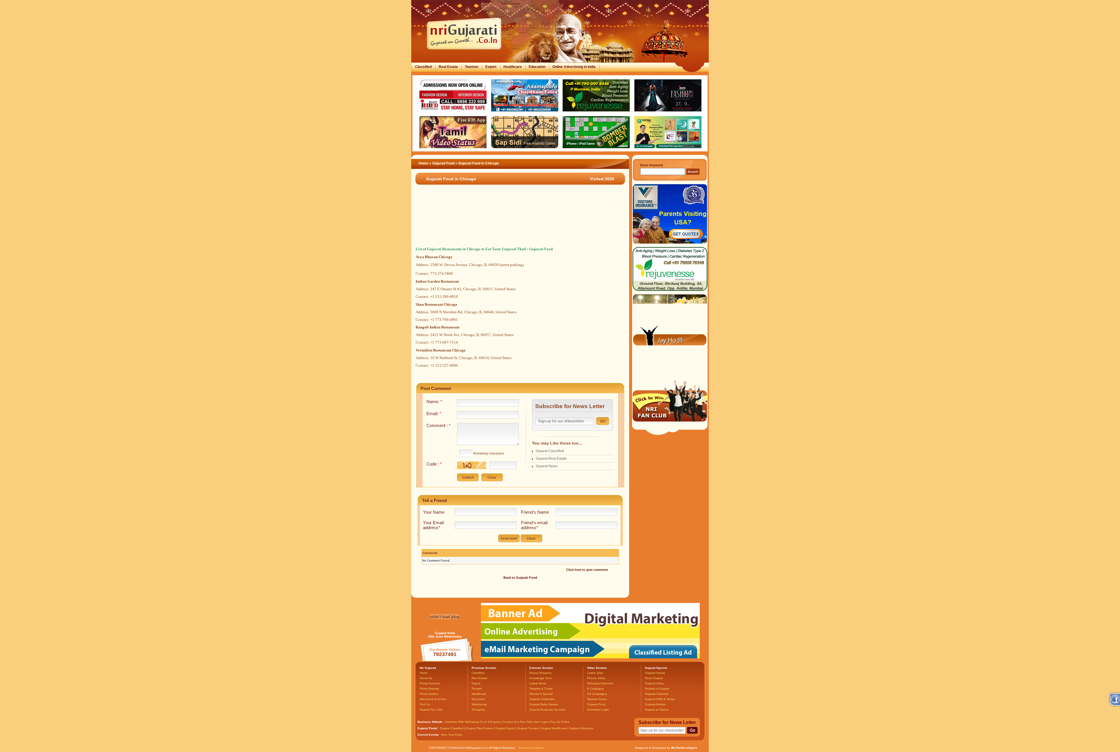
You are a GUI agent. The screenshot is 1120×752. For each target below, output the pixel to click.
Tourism (471, 67)
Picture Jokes (596, 678)
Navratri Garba (597, 699)
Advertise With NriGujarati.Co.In (466, 721)
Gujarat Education (581, 728)
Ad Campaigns (597, 693)
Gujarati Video (654, 683)
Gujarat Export (505, 728)
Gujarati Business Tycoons (547, 709)
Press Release (429, 688)
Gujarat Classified (550, 451)
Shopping (478, 709)
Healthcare (512, 67)
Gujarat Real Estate (551, 459)
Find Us (425, 704)
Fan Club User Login (534, 721)
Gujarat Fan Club (431, 709)
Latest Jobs (595, 672)
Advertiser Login (598, 709)
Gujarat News (546, 466)
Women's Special (540, 693)
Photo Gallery (429, 693)
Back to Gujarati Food (520, 577)
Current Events (428, 734)
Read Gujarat (654, 678)
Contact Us (510, 721)
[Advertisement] (517, 221)
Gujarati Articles (655, 704)
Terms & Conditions (531, 747)
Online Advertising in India (574, 67)
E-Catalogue (595, 688)
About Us (426, 678)
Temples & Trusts (540, 688)
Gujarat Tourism (527, 728)
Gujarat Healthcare (553, 728)
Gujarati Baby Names (543, 704)
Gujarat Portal (427, 728)
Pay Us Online (560, 721)
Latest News (537, 683)
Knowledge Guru (540, 678)
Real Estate (448, 67)
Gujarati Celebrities (542, 699)
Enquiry (495, 721)
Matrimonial (479, 704)
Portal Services (430, 683)
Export (490, 67)
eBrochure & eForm (433, 699)
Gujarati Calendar (656, 693)
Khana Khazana (540, 672)
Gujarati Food (443, 163)
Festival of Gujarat (657, 688)
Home (423, 163)
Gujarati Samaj (655, 672)
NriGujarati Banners (600, 683)
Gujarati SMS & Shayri (660, 699)
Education (537, 67)
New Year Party (451, 734)
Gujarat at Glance (657, 709)
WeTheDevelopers (684, 747)
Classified (423, 67)
